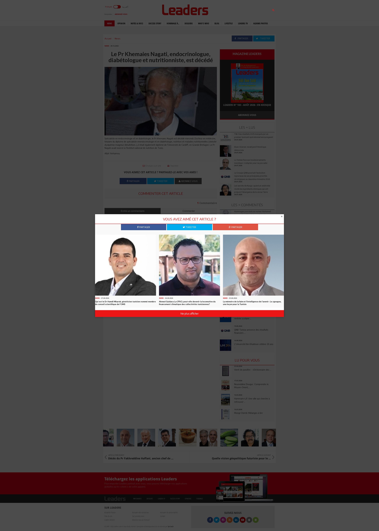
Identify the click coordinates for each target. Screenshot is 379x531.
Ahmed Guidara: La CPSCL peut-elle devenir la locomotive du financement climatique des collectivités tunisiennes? (187, 303)
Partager (144, 227)
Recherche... (227, 9)
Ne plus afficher (189, 313)
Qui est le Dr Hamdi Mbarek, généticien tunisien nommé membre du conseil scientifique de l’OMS (125, 303)
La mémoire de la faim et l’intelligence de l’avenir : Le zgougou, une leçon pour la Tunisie (252, 303)
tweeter (190, 227)
